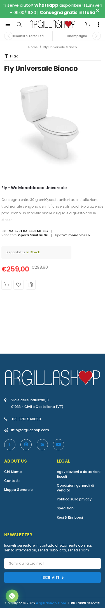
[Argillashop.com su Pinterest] (26, 444)
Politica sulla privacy (74, 499)
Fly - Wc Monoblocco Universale (34, 188)
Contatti (12, 480)
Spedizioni (65, 508)
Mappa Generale (18, 489)
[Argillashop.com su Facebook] (9, 444)
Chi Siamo (13, 471)
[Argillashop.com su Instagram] (42, 444)
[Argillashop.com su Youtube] (58, 444)
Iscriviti (50, 577)
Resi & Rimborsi (70, 517)
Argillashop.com (51, 603)
